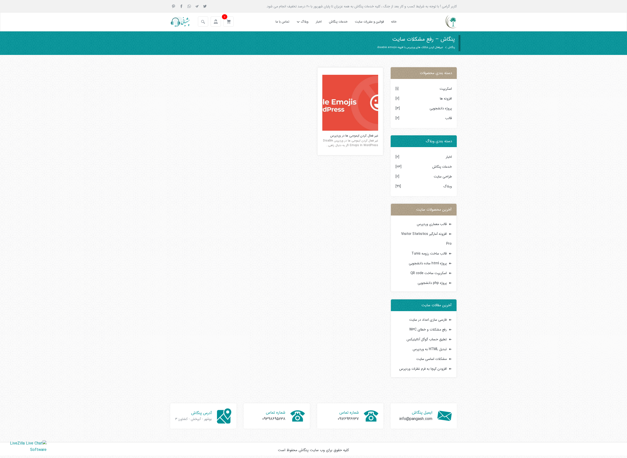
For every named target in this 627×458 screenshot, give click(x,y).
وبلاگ (304, 21)
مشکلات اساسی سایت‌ (431, 359)
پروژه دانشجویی (441, 108)
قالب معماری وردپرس (432, 224)
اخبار (319, 21)
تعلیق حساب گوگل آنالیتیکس (427, 339)
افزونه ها (446, 98)
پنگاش (451, 47)
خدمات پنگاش (338, 21)
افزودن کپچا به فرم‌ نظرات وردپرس (423, 368)
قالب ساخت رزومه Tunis (429, 253)
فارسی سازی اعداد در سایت (428, 319)
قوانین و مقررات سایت (369, 21)
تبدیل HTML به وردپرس (430, 349)
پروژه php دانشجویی (432, 283)
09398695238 (273, 419)
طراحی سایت (443, 176)
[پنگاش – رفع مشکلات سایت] (447, 21)
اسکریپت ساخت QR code (428, 273)
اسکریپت (446, 88)
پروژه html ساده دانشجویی (428, 263)
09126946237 (348, 419)
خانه (394, 21)
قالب (448, 118)
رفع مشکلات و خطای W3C (428, 329)
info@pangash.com (415, 419)
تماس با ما (282, 21)
